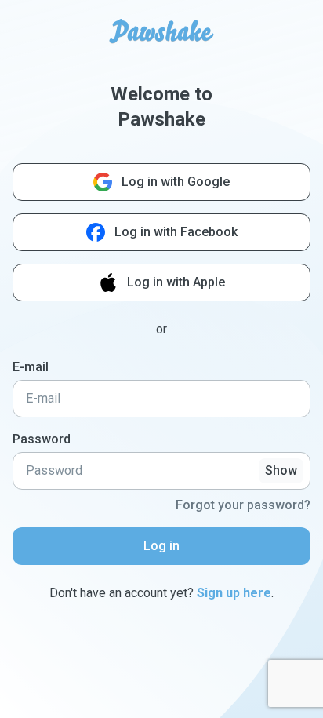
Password (42, 439)
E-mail (31, 366)
